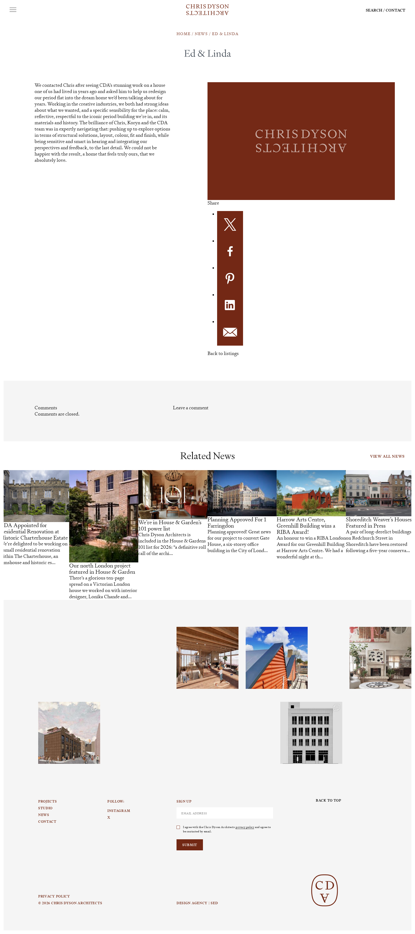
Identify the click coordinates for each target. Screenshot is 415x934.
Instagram (54, 627)
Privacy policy (54, 896)
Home (183, 33)
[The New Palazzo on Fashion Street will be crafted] (311, 733)
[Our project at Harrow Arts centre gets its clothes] (277, 658)
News (201, 33)
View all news (387, 456)
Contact (395, 10)
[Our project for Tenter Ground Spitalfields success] (69, 733)
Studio (45, 808)
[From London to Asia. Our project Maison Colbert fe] (380, 658)
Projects (47, 801)
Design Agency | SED (197, 903)
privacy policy (245, 827)
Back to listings (223, 353)
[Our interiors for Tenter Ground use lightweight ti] (207, 658)
